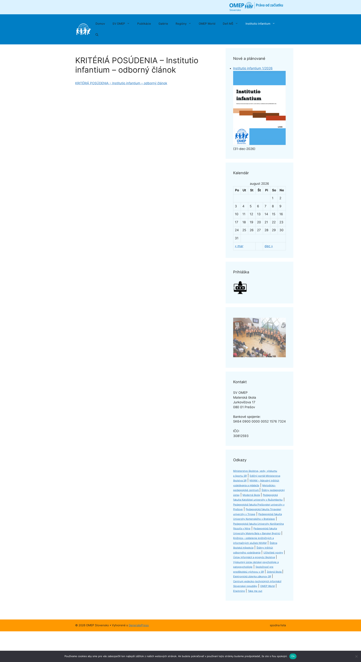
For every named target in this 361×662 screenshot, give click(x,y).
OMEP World (207, 23)
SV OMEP (118, 23)
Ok (293, 656)
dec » (269, 246)
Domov (100, 23)
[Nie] (356, 656)
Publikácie (144, 23)
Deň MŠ (228, 23)
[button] (97, 35)
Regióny (181, 23)
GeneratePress (139, 625)
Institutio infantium (258, 23)
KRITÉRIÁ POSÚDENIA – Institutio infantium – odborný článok (121, 83)
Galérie (163, 23)
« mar (239, 246)
